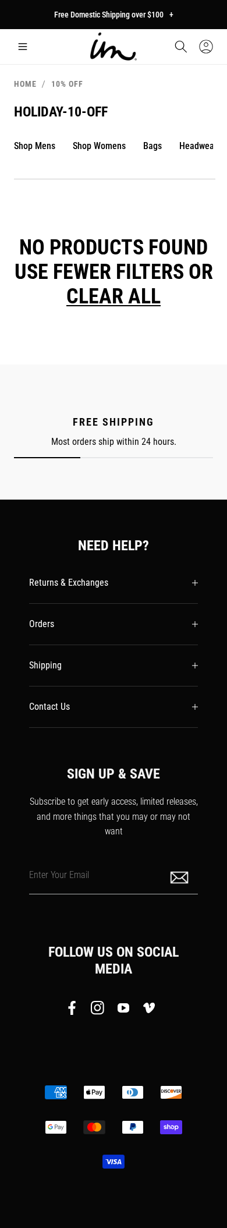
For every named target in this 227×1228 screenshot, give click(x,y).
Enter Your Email (59, 874)
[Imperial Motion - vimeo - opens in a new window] (149, 1010)
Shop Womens (99, 145)
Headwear (198, 145)
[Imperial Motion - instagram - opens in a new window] (98, 1010)
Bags (152, 145)
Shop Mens (34, 145)
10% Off (67, 84)
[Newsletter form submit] (180, 876)
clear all (113, 296)
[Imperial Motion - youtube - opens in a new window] (123, 1010)
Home (25, 84)
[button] (22, 46)
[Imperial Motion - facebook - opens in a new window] (75, 1010)
